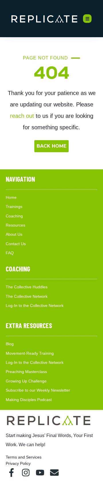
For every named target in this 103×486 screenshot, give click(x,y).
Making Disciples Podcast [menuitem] (29, 399)
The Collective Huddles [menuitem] (26, 287)
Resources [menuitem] (15, 225)
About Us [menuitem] (14, 234)
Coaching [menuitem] (14, 216)
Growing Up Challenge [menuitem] (26, 381)
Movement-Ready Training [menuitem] (30, 353)
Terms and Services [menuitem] (23, 457)
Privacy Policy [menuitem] (18, 463)
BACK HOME (51, 146)
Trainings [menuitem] (14, 206)
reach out (22, 116)
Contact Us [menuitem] (16, 243)
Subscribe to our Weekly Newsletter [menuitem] (38, 390)
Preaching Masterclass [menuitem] (26, 371)
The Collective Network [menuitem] (26, 296)
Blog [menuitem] (10, 344)
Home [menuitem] (11, 197)
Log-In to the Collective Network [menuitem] (35, 305)
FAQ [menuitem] (10, 253)
